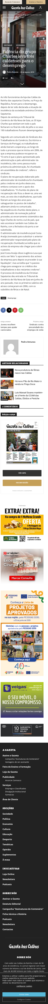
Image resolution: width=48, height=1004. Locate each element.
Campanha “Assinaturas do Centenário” (22, 759)
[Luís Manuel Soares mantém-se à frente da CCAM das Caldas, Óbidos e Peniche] (7, 395)
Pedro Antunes (12, 72)
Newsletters (9, 879)
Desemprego (12, 298)
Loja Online (8, 874)
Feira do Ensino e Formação (17, 766)
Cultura (6, 829)
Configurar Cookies (24, 999)
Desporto (7, 839)
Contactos (8, 929)
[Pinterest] (15, 310)
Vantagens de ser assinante (17, 762)
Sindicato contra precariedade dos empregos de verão (35, 327)
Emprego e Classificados (15, 788)
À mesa (6, 859)
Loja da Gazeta (10, 771)
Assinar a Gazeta (11, 898)
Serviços (7, 785)
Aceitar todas (24, 994)
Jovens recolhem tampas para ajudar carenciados (9, 327)
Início (4, 15)
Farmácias (9, 794)
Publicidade (8, 777)
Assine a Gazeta (11, 755)
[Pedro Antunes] (5, 72)
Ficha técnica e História (14, 914)
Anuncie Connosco (13, 780)
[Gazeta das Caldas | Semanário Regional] (22, 7)
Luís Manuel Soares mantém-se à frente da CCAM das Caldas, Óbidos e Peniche (29, 395)
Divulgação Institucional (15, 791)
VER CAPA (22, 473)
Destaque (11, 15)
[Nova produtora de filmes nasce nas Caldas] (7, 373)
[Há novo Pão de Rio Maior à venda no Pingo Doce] (7, 384)
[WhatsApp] (20, 310)
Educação (7, 834)
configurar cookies (24, 986)
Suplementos (9, 854)
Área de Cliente (10, 799)
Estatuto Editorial (12, 903)
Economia (20, 45)
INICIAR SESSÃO (22, 483)
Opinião (7, 849)
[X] (9, 310)
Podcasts (7, 884)
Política (6, 819)
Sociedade (8, 813)
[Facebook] (3, 310)
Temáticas (8, 844)
